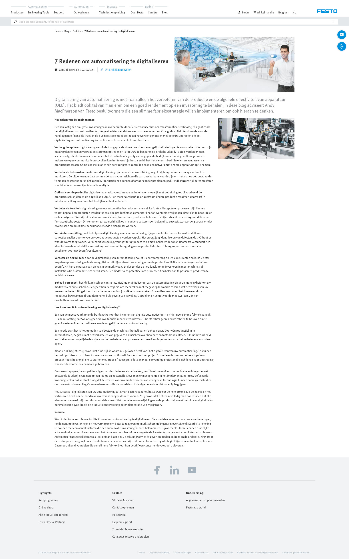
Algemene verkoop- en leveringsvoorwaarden (257, 552)
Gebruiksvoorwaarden (223, 552)
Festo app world (196, 507)
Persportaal (119, 514)
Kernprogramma (48, 500)
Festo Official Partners (52, 522)
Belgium (283, 12)
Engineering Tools (38, 12)
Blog (164, 12)
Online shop (46, 507)
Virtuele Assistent (122, 500)
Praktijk (77, 31)
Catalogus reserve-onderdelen (130, 536)
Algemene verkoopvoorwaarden (205, 500)
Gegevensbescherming (159, 552)
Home (58, 31)
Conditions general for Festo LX (296, 552)
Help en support (122, 522)
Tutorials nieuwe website (127, 529)
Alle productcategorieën (53, 514)
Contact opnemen (123, 507)
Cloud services (201, 552)
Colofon (141, 552)
